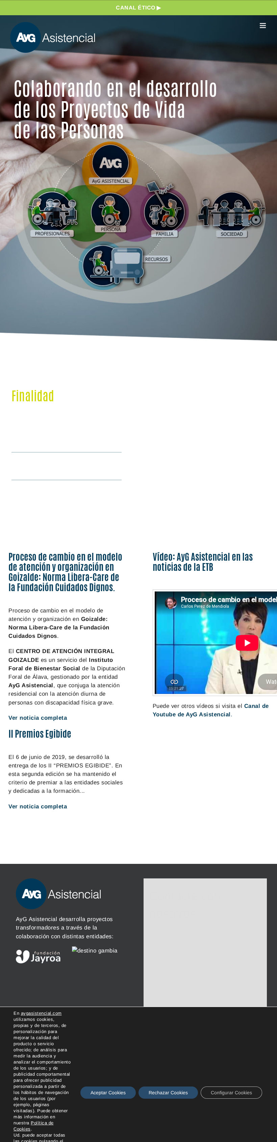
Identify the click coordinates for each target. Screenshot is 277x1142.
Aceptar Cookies (108, 1092)
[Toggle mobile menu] (263, 25)
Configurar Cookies (231, 1092)
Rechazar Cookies (168, 1092)
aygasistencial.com (41, 1013)
